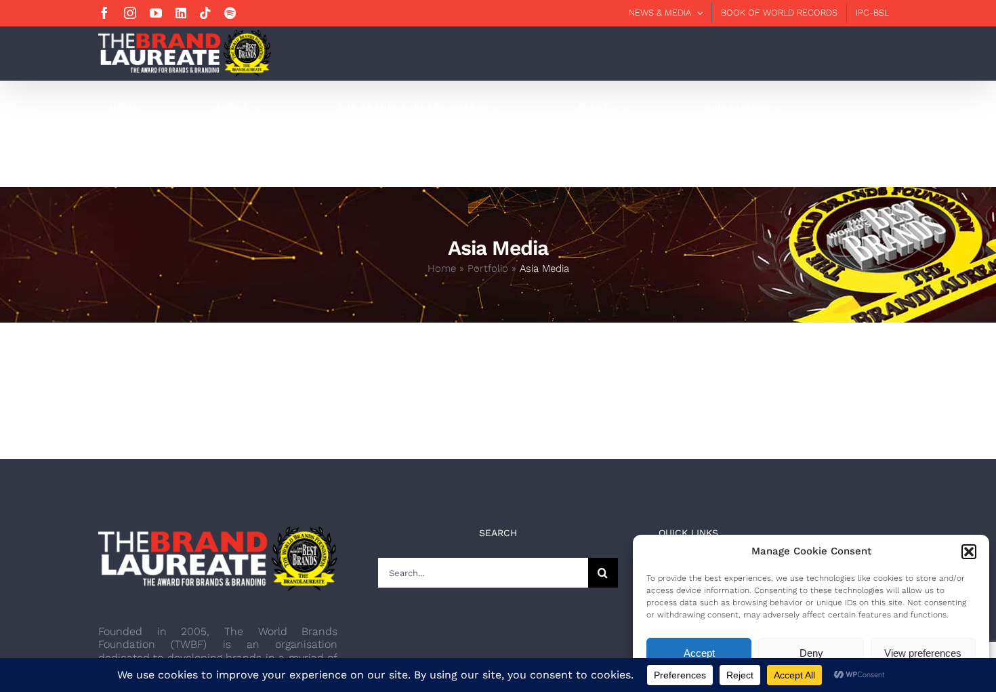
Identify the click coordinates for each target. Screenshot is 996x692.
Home (442, 268)
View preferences (922, 653)
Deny (811, 653)
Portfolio (488, 268)
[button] (969, 551)
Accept (699, 653)
